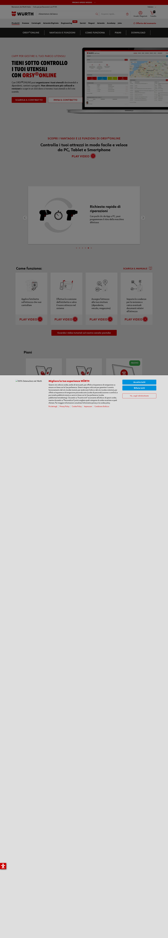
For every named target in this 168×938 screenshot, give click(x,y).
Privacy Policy (64, 406)
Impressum (88, 406)
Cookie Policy (77, 406)
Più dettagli (53, 406)
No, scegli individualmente (139, 396)
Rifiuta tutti (139, 388)
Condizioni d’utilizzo (101, 406)
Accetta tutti (139, 382)
